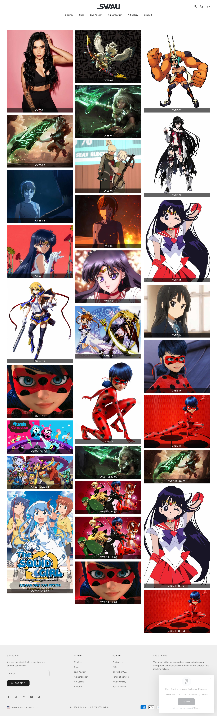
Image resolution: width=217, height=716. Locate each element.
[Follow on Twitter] (16, 696)
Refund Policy (119, 686)
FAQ (114, 667)
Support (148, 15)
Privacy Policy (119, 681)
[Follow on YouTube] (31, 696)
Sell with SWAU (119, 672)
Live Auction (96, 15)
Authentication (115, 15)
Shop (81, 15)
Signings (69, 15)
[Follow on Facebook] (8, 696)
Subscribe (18, 683)
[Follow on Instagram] (23, 696)
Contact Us (117, 662)
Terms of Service (120, 676)
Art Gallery (133, 15)
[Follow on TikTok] (39, 696)
